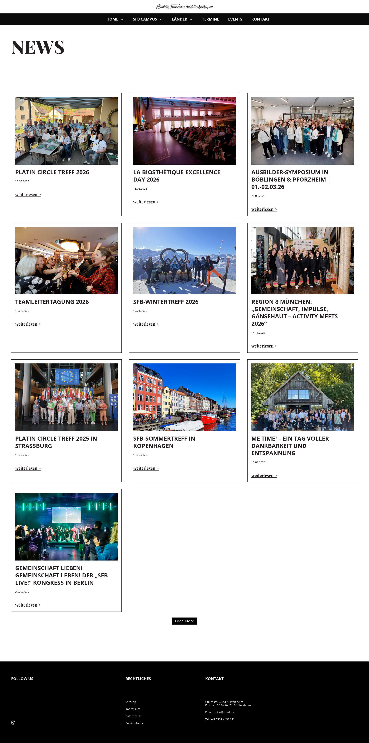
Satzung (130, 701)
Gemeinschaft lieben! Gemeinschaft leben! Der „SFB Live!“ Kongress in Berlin (61, 575)
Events (235, 19)
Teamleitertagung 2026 (52, 301)
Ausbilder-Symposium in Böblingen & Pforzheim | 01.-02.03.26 (291, 179)
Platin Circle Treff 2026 (52, 172)
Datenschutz (133, 716)
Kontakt (260, 19)
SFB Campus (145, 19)
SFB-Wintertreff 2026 (165, 301)
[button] (184, 621)
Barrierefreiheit (135, 723)
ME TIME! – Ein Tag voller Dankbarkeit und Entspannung (290, 445)
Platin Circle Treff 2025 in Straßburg (56, 442)
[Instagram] (13, 722)
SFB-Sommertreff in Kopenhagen (164, 442)
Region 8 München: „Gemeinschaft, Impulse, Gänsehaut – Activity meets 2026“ (294, 312)
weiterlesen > (28, 194)
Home (112, 19)
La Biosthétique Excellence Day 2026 (176, 175)
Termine (210, 19)
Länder (179, 19)
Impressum (132, 709)
